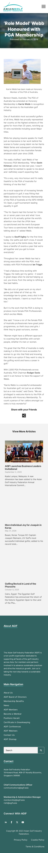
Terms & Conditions (35, 846)
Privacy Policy (20, 840)
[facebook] (11, 822)
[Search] (41, 750)
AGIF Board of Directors (15, 697)
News (6, 705)
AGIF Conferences (12, 726)
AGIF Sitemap (10, 739)
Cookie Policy (37, 840)
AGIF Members (10, 709)
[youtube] (23, 822)
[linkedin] (6, 822)
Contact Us (9, 735)
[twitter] (17, 822)
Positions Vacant (12, 718)
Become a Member (13, 714)
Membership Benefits (14, 701)
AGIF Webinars (10, 731)
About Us (8, 692)
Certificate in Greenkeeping (17, 722)
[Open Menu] (44, 6)
